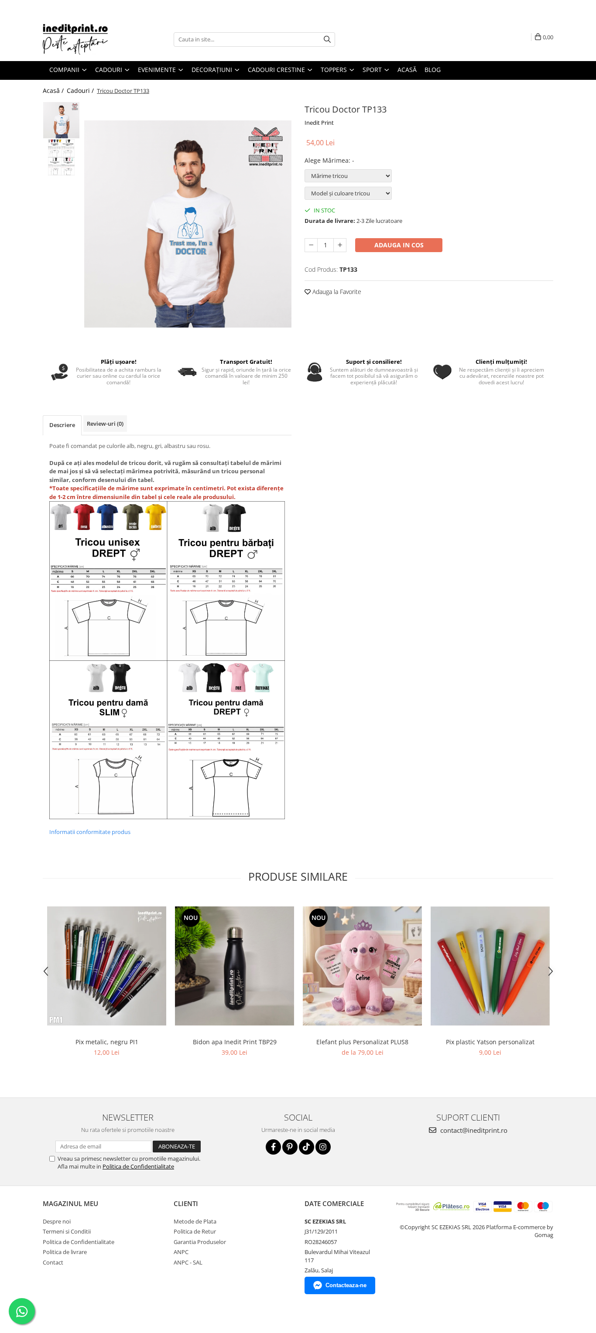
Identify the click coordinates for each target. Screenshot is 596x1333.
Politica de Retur (195, 1231)
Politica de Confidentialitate (138, 1166)
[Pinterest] (290, 1147)
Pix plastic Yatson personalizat (490, 1042)
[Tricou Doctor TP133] (187, 224)
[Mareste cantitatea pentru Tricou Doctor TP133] (339, 245)
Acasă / (54, 90)
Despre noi (57, 1221)
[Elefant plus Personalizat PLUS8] (362, 965)
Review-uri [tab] (105, 423)
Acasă (407, 69)
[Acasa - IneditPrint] (86, 39)
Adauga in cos (399, 245)
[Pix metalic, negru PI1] (106, 965)
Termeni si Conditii (67, 1231)
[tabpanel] (187, 224)
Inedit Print (319, 122)
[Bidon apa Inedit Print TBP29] (234, 965)
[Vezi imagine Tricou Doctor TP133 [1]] (61, 157)
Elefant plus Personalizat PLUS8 (362, 1042)
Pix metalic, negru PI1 (106, 1042)
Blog (433, 69)
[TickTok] (306, 1147)
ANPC (181, 1252)
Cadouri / (81, 90)
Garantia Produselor (200, 1242)
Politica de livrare (65, 1252)
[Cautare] (327, 39)
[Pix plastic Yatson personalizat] (490, 965)
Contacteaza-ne (346, 1285)
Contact (53, 1262)
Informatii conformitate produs (89, 832)
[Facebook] (273, 1147)
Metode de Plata (195, 1221)
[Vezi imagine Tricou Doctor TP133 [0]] (61, 120)
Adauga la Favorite (336, 291)
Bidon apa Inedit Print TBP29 (235, 1042)
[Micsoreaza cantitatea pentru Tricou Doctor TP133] (311, 245)
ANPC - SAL (188, 1262)
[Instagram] (323, 1147)
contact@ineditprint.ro (472, 1130)
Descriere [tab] (62, 425)
